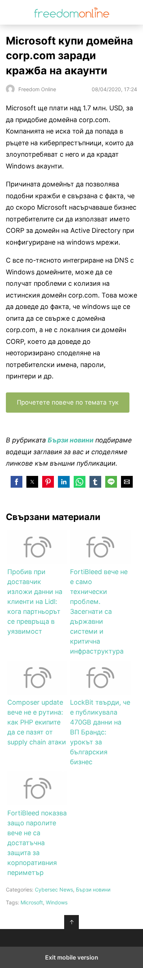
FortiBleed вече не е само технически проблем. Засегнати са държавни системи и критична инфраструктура (99, 611)
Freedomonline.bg (71, 12)
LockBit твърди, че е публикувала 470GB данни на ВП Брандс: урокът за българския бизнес (100, 732)
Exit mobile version (71, 957)
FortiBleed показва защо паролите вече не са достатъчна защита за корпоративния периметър (37, 842)
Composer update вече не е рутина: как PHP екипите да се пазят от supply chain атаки (36, 722)
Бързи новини (93, 889)
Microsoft (32, 902)
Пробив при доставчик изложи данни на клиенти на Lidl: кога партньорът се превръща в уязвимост (34, 601)
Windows (56, 902)
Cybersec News (54, 889)
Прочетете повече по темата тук (67, 402)
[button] (16, 482)
